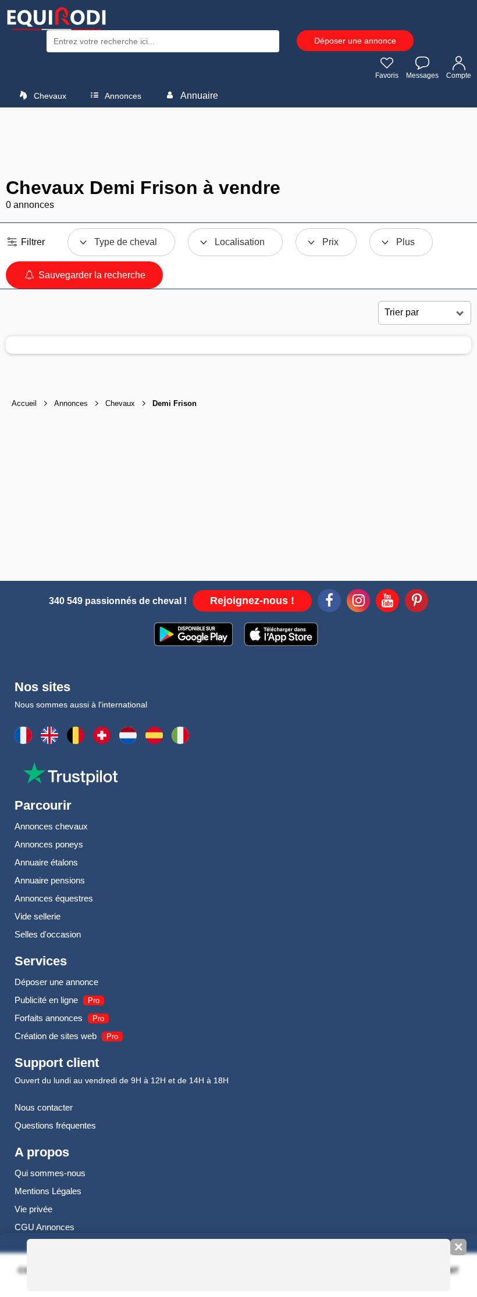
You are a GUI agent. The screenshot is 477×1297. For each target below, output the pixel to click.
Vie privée (33, 1209)
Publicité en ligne (46, 1000)
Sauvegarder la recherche (90, 275)
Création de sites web (56, 1036)
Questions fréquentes (55, 1125)
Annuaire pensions (50, 880)
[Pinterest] (416, 602)
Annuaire (198, 95)
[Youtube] (387, 602)
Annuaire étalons (46, 862)
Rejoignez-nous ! (252, 600)
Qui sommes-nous (50, 1173)
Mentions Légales (48, 1191)
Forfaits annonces (49, 1018)
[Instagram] (358, 602)
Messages (422, 75)
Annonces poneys (49, 844)
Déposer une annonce (355, 40)
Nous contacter (44, 1107)
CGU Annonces (44, 1227)
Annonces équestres (54, 898)
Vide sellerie (37, 916)
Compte (458, 75)
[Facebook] (329, 602)
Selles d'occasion (48, 934)
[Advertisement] (238, 142)
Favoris (386, 75)
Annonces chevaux (51, 826)
